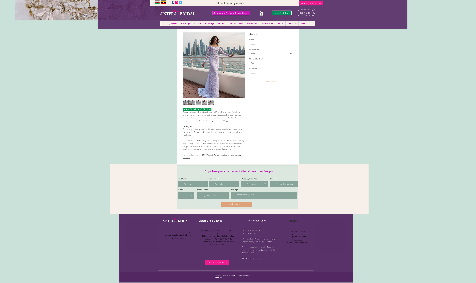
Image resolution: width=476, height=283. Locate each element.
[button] (261, 13)
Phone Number (202, 189)
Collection (253, 68)
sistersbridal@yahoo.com (297, 242)
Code (180, 189)
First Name (182, 179)
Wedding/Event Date (250, 179)
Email (272, 179)
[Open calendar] (265, 184)
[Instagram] (176, 2)
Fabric (252, 39)
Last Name (213, 179)
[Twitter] (180, 2)
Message (234, 189)
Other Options (255, 49)
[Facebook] (173, 2)
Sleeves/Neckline (256, 59)
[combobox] (271, 44)
